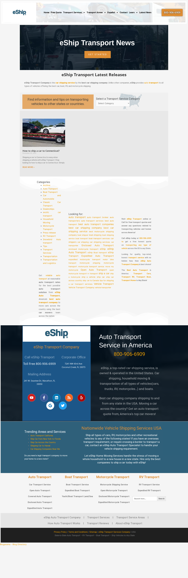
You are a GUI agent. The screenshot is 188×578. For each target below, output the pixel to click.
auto (151, 83)
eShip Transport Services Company (114, 532)
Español (111, 12)
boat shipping (95, 235)
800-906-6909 (46, 364)
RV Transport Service (149, 484)
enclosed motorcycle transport (83, 249)
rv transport (93, 273)
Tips (45, 246)
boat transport (81, 238)
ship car (101, 277)
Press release (49, 232)
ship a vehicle (89, 277)
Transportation (50, 256)
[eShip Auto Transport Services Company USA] (19, 12)
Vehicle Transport (104, 283)
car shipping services (100, 242)
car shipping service (65, 83)
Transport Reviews (98, 523)
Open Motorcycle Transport (114, 490)
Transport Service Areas (130, 517)
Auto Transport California (41, 435)
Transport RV (127, 277)
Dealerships (48, 209)
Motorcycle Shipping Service (114, 484)
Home (46, 12)
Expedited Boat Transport (77, 490)
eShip (103, 248)
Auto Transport (50, 188)
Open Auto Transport (94, 269)
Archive (46, 185)
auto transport (77, 217)
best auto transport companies (96, 224)
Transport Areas (95, 12)
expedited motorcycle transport (84, 259)
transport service (136, 258)
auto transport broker (97, 217)
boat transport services (99, 238)
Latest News (145, 12)
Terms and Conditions (78, 532)
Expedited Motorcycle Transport (114, 502)
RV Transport (49, 236)
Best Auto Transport (137, 270)
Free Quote (56, 12)
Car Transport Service (40, 484)
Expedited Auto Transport (97, 255)
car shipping (83, 242)
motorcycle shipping (90, 263)
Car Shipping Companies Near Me (45, 449)
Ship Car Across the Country (43, 442)
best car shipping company (85, 227)
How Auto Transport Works (64, 523)
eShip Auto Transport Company (62, 517)
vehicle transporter (103, 287)
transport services (84, 284)
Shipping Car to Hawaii (40, 445)
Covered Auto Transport (40, 496)
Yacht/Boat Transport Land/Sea (77, 496)
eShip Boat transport (97, 252)
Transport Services (72, 12)
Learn (132, 12)
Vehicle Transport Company (81, 287)
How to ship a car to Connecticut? (41, 150)
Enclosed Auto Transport (98, 245)
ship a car (104, 273)
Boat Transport (50, 192)
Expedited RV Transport (149, 490)
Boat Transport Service (77, 484)
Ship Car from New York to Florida (45, 439)
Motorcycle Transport (112, 477)
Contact (124, 12)
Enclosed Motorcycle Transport (114, 496)
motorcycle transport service (91, 266)
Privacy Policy (60, 532)
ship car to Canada (91, 280)
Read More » (28, 167)
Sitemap (93, 532)
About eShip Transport (129, 523)
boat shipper (83, 235)
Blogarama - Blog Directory (13, 544)
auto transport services (92, 221)
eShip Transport (134, 219)
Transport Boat (143, 277)
